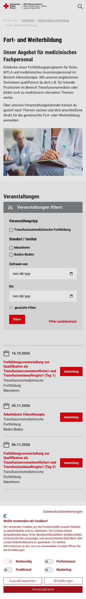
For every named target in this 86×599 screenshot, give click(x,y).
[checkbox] (8, 561)
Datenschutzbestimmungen (63, 511)
